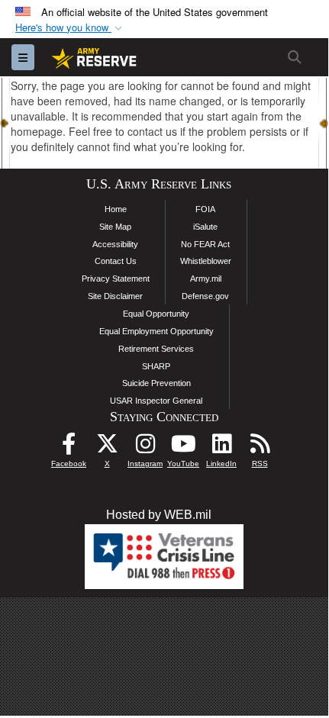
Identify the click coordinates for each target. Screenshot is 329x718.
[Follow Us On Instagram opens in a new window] (145, 447)
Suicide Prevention (156, 383)
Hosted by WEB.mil (158, 514)
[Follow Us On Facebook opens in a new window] (69, 447)
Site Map (115, 226)
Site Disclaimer (115, 296)
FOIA (205, 209)
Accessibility (115, 244)
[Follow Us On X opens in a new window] (107, 447)
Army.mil (205, 278)
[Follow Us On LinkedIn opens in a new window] (221, 447)
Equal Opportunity (156, 313)
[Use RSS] (259, 447)
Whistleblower (205, 261)
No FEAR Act (205, 244)
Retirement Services (156, 348)
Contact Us (116, 261)
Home (116, 209)
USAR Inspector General (156, 400)
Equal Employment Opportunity (156, 331)
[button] (70, 28)
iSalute (205, 226)
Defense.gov (205, 296)
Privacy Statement (116, 278)
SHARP (156, 366)
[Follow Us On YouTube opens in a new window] (183, 447)
